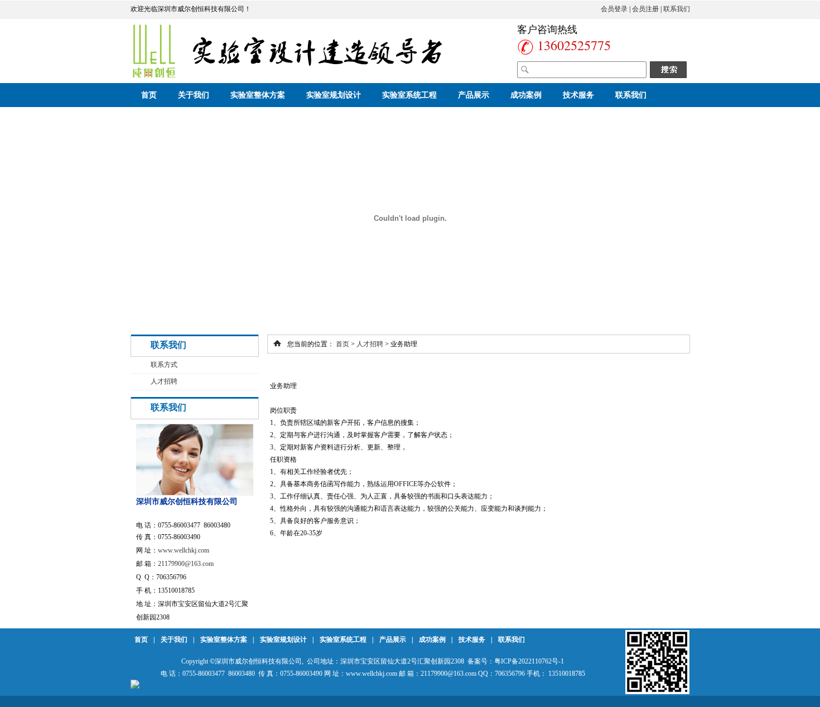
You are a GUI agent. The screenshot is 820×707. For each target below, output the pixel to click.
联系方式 (164, 365)
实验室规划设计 (333, 95)
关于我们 (193, 95)
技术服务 (578, 95)
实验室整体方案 (257, 95)
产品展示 (473, 95)
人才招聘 (164, 381)
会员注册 (645, 9)
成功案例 (526, 95)
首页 (149, 95)
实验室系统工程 (409, 95)
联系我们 (676, 9)
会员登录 (614, 9)
